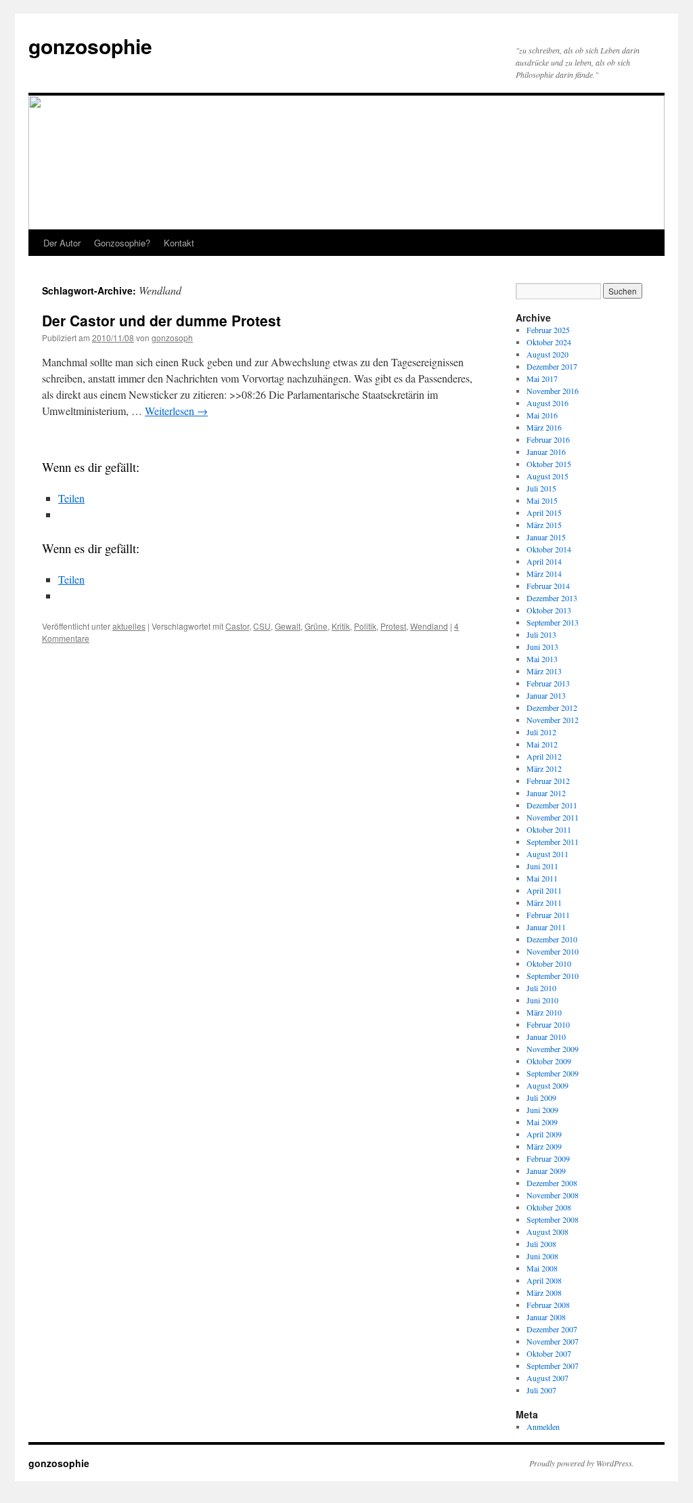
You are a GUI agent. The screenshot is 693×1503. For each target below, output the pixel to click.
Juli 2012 (541, 731)
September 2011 (553, 841)
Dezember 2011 (552, 805)
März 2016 (544, 427)
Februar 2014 (548, 585)
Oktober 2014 (549, 549)
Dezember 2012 (552, 707)
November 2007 (553, 1341)
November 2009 (553, 1048)
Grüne (316, 626)
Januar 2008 (546, 1316)
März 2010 (544, 1012)
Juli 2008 (541, 1243)
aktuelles (129, 626)
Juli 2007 (541, 1390)
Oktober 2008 (549, 1207)
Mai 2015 (542, 500)
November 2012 (553, 719)
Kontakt (179, 242)
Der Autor (62, 242)
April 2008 (544, 1280)
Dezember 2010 (552, 939)
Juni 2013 (542, 646)
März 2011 (544, 902)
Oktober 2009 (549, 1060)
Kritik (341, 626)
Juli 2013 (541, 634)
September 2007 (553, 1365)
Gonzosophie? (122, 242)
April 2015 (544, 512)
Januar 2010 (546, 1036)
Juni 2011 (542, 866)
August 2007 (547, 1377)
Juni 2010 (542, 1000)
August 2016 (547, 402)
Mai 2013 (542, 658)
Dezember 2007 (552, 1329)
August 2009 (547, 1085)
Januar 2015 (546, 536)
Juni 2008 (542, 1255)
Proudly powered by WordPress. (581, 1463)
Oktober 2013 (549, 610)
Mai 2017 (542, 378)
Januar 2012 (546, 792)
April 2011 (544, 890)
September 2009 (553, 1073)
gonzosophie (90, 45)
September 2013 (553, 622)
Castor (237, 626)
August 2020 (547, 354)
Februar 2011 (548, 914)
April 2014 (544, 561)
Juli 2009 (541, 1097)
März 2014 (544, 573)
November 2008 (553, 1195)
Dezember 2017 (552, 366)
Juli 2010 (541, 987)
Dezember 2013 (552, 597)
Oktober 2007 (549, 1353)
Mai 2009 (542, 1121)
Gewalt (287, 626)
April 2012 (544, 756)
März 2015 (544, 524)
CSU (262, 626)
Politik (365, 626)
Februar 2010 (548, 1024)
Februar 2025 (548, 329)
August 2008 (547, 1231)
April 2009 (544, 1134)
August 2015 (547, 476)
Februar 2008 (548, 1304)
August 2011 (547, 853)
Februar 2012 (548, 780)
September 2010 (553, 975)
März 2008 (544, 1292)
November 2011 (553, 817)
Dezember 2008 (552, 1182)
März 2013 (544, 671)
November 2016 (553, 390)
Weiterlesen (176, 411)
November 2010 (553, 951)
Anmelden (543, 1426)
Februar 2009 (548, 1158)
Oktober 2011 (549, 829)
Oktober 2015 (549, 463)
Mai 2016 (542, 415)
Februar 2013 (548, 683)
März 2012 (544, 768)
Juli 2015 (541, 488)
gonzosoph (172, 337)
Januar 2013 (546, 695)
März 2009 (544, 1146)
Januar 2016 (546, 451)
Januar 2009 (546, 1170)
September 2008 (553, 1219)
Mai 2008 (542, 1268)
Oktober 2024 (549, 341)
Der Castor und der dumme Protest (161, 320)
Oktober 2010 (549, 963)
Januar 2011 (546, 926)
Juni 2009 (542, 1109)
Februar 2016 (548, 439)
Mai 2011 (542, 878)
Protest (393, 626)
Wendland (429, 626)
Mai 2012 (542, 744)
